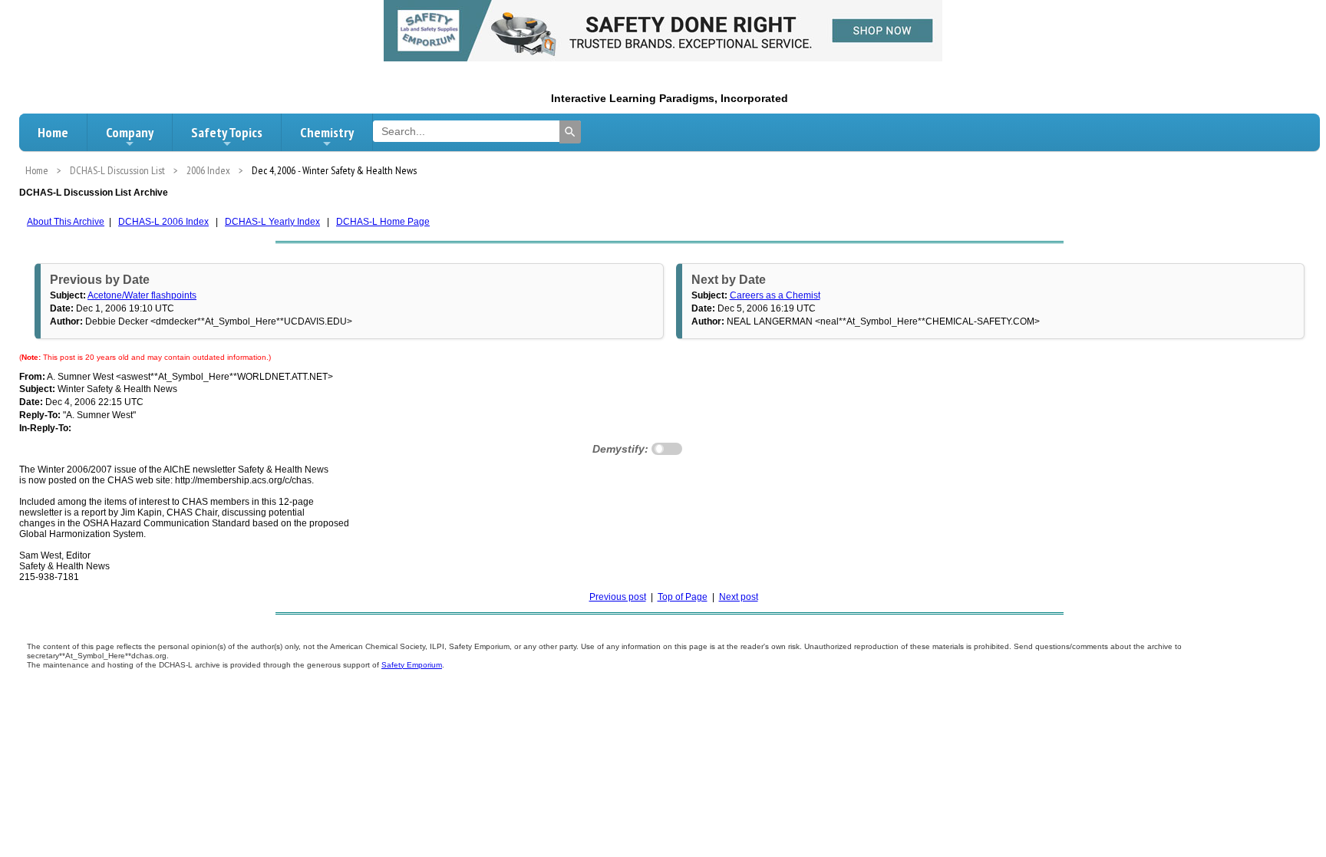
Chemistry (327, 132)
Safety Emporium (411, 665)
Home (53, 132)
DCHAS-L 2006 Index (163, 221)
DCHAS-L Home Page (383, 221)
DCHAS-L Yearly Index (272, 221)
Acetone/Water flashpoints (141, 295)
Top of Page (683, 597)
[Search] (570, 131)
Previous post (617, 597)
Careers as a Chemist (775, 295)
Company (129, 132)
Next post (738, 597)
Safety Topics (226, 132)
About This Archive (65, 221)
